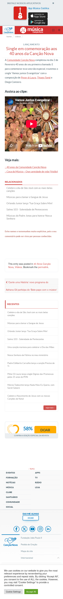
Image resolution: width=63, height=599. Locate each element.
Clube (9, 492)
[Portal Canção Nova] (8, 30)
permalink (43, 267)
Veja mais (50, 408)
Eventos (10, 473)
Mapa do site (27, 551)
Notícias (10, 482)
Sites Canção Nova (59, 30)
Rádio (38, 482)
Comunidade (13, 502)
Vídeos (18, 267)
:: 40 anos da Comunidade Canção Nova (25, 167)
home (9, 36)
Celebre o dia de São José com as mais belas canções (27, 314)
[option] (31, 16)
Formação (12, 478)
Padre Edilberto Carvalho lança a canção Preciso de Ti (31, 364)
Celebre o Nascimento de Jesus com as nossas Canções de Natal (28, 397)
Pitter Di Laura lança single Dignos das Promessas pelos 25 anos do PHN (30, 375)
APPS (37, 473)
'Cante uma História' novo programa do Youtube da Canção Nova (27, 283)
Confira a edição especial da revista (31, 435)
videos (18, 36)
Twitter (24, 529)
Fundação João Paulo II (31, 538)
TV (36, 478)
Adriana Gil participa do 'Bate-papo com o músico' (31, 289)
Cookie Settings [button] (13, 591)
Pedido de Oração (29, 544)
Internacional (27, 558)
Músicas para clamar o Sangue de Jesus (25, 323)
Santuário (12, 497)
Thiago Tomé (44, 77)
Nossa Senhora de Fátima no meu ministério (27, 355)
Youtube (32, 529)
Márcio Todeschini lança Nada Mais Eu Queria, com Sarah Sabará (30, 386)
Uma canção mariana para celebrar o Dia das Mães (30, 347)
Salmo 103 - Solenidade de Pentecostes (25, 339)
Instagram (40, 529)
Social (9, 507)
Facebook (16, 529)
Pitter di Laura (28, 77)
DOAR (31, 518)
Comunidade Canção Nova (21, 60)
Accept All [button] (31, 591)
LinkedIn (48, 529)
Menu (53, 30)
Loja (37, 487)
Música (10, 487)
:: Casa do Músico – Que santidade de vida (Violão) (31, 171)
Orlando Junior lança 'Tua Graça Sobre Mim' (27, 331)
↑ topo (31, 469)
